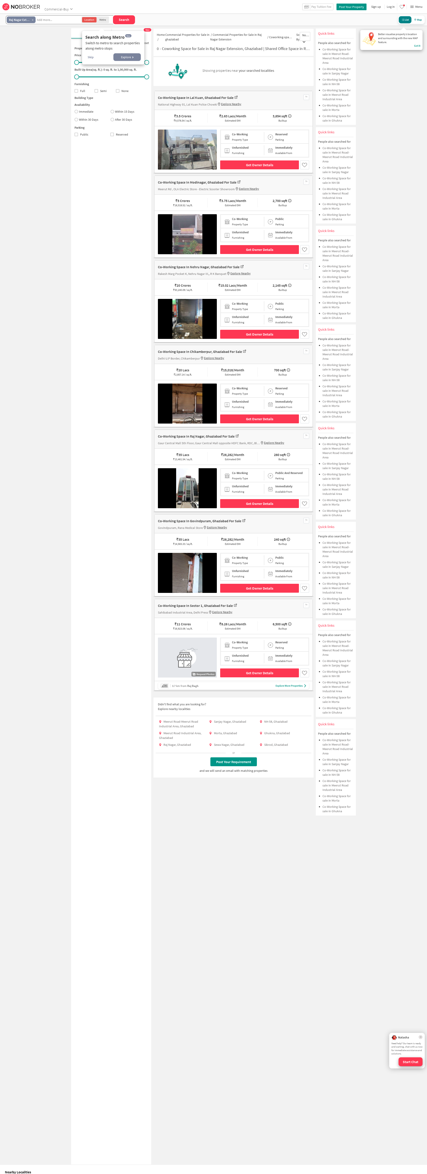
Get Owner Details (259, 165)
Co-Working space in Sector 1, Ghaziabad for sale (195, 605)
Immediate (86, 112)
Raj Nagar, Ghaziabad (177, 745)
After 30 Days (123, 120)
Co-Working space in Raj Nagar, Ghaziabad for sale (196, 436)
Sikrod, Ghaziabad (276, 745)
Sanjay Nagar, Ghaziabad (230, 722)
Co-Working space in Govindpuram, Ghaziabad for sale (199, 521)
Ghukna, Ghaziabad (277, 733)
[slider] (76, 62)
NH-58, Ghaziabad (276, 722)
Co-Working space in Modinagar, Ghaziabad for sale (197, 182)
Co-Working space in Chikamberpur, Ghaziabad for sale (200, 351)
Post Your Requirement (233, 762)
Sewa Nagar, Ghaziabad (229, 745)
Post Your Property (351, 7)
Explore (126, 57)
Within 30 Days (88, 120)
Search (124, 19)
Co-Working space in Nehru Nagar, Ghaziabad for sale (199, 267)
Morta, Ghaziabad (225, 733)
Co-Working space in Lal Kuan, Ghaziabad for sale (196, 97)
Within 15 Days (124, 112)
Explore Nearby (231, 104)
